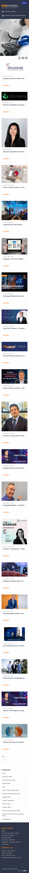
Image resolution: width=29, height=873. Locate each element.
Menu (24, 3)
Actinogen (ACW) (7, 776)
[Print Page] (19, 58)
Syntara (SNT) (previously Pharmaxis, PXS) (13, 815)
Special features (6, 837)
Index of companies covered (10, 833)
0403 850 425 (10, 855)
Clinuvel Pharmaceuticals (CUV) (11, 793)
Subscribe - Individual (8, 840)
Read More (6, 85)
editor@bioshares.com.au (13, 857)
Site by (20, 870)
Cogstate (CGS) (6, 797)
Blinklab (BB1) (6, 783)
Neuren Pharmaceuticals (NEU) (11, 810)
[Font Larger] (26, 58)
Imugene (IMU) (6, 807)
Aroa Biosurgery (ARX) (8, 780)
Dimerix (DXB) (6, 804)
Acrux (4, 773)
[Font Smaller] (23, 58)
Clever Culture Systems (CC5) (10, 790)
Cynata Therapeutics (8, 800)
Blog (3, 787)
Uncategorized (6, 819)
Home (3, 831)
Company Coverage (7, 835)
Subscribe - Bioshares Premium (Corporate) (11, 843)
